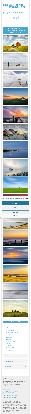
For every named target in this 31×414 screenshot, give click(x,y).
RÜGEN (8, 343)
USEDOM (8, 345)
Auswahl (15, 212)
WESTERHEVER (10, 347)
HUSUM (8, 334)
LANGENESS (9, 337)
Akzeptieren (15, 203)
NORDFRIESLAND (10, 341)
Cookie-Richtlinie (15, 215)
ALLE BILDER (9, 350)
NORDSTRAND (10, 330)
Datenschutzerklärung (10, 391)
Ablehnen (15, 208)
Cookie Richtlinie (8, 393)
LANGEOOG (9, 339)
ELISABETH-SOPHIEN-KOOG (13, 332)
